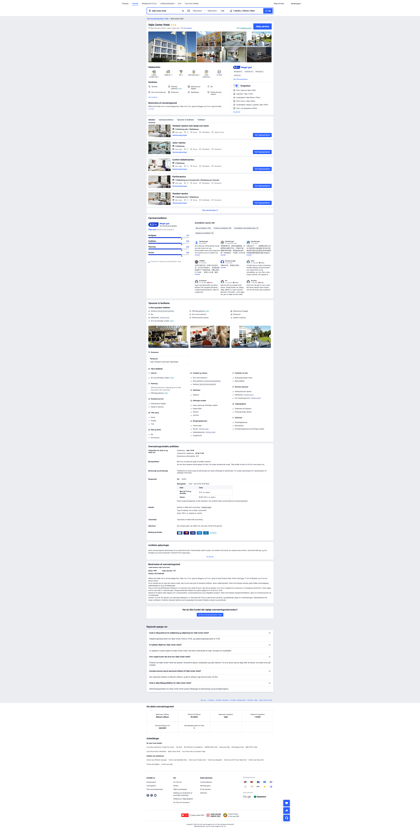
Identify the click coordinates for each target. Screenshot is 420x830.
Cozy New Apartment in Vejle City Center (160, 747)
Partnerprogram (205, 786)
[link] (279, 3)
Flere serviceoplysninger (155, 789)
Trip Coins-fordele (192, 4)
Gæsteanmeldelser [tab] (166, 120)
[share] (286, 810)
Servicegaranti (151, 786)
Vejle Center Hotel (159, 24)
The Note (179, 747)
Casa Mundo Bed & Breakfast (156, 751)
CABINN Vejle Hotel (211, 747)
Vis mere (151, 109)
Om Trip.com (177, 782)
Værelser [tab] (151, 120)
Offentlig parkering (198, 311)
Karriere (175, 786)
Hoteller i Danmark (222, 700)
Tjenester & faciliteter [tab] (185, 120)
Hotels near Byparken (215, 760)
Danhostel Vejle (224, 747)
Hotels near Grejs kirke (256, 760)
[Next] (271, 336)
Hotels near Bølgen (153, 764)
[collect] (286, 803)
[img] (172, 46)
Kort (179, 4)
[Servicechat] (286, 818)
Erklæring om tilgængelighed (183, 799)
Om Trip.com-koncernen (181, 802)
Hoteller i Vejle (252, 700)
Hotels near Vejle (167, 764)
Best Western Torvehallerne (193, 747)
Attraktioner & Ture (149, 4)
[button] (288, 3)
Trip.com (203, 700)
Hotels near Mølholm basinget (157, 760)
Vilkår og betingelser (180, 789)
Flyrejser (125, 4)
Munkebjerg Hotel (238, 747)
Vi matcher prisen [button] (245, 28)
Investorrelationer (206, 782)
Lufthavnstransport (167, 4)
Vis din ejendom (205, 789)
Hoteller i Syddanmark (238, 700)
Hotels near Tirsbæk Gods (197, 760)
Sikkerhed (203, 793)
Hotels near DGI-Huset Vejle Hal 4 (235, 760)
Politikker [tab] (201, 120)
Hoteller (135, 4)
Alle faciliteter (153, 97)
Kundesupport (151, 782)
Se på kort (236, 112)
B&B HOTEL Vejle (251, 747)
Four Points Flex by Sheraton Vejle (193, 751)
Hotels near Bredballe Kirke (178, 760)
